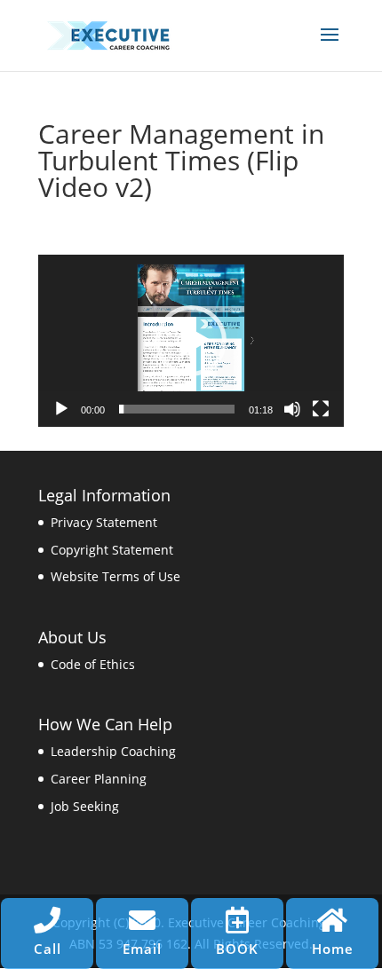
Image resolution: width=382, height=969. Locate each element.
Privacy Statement (104, 522)
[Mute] (292, 409)
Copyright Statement (112, 549)
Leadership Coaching (113, 751)
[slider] (177, 409)
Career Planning (99, 778)
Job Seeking (85, 806)
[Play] (61, 409)
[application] (191, 341)
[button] (191, 340)
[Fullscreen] (321, 409)
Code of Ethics (93, 664)
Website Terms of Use (115, 576)
